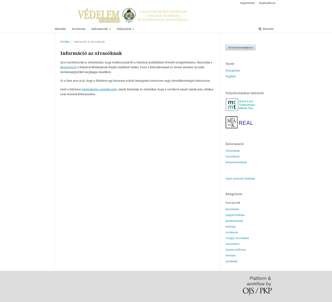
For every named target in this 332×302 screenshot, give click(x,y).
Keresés (268, 29)
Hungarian (233, 70)
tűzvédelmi (232, 209)
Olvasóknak (233, 150)
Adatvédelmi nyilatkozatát (99, 89)
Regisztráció (247, 3)
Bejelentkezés (267, 3)
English (231, 76)
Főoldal (64, 41)
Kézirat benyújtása (240, 47)
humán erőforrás (236, 249)
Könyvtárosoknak (236, 162)
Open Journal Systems (240, 178)
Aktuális (60, 29)
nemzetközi (232, 244)
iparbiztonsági (234, 220)
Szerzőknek (233, 156)
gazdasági (231, 261)
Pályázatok (124, 29)
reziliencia (232, 232)
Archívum (78, 29)
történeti (231, 255)
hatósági (231, 226)
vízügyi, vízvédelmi (237, 238)
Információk (99, 29)
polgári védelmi (235, 215)
